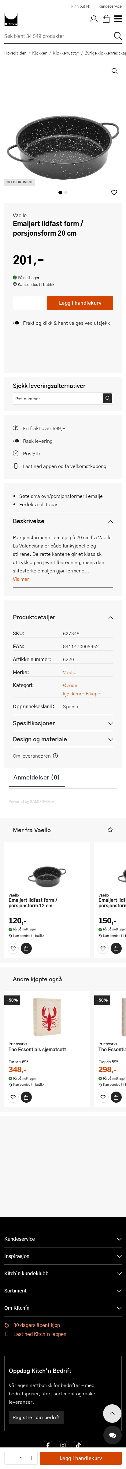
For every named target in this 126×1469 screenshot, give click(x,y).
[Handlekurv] (106, 19)
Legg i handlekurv (80, 302)
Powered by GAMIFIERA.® (32, 801)
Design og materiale (40, 738)
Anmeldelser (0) (36, 777)
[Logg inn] (94, 19)
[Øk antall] (39, 303)
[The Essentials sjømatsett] (47, 1017)
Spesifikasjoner (34, 722)
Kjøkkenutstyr (66, 53)
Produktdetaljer (34, 616)
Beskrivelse (28, 520)
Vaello (20, 215)
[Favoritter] (13, 948)
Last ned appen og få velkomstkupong (64, 466)
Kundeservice (110, 6)
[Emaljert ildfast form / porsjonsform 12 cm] (47, 867)
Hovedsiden (15, 53)
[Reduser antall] (18, 303)
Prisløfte (32, 453)
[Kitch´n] (11, 19)
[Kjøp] (26, 948)
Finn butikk (80, 6)
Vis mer (21, 578)
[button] (114, 192)
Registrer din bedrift (36, 1417)
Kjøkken (39, 53)
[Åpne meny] (118, 19)
